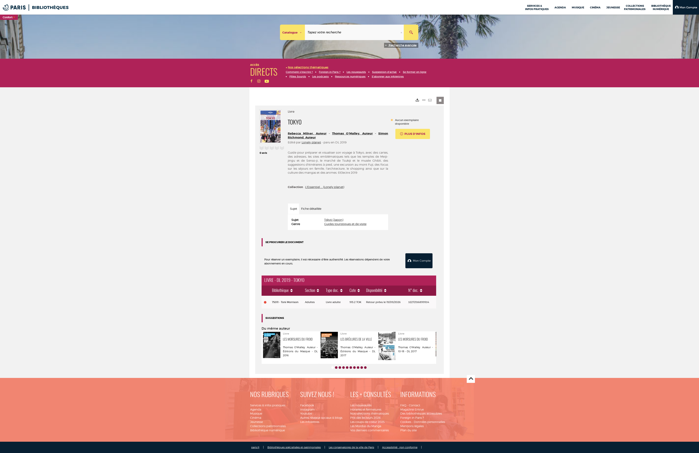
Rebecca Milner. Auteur (307, 133)
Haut (471, 379)
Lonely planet (311, 142)
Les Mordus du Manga (365, 426)
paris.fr (255, 447)
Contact (414, 405)
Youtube (306, 413)
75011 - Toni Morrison (285, 302)
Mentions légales (412, 426)
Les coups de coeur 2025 (367, 422)
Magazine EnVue (412, 409)
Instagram (307, 409)
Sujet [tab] (293, 208)
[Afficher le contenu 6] (351, 367)
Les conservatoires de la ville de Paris (351, 447)
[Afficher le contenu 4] (343, 367)
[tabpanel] (337, 222)
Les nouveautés (361, 405)
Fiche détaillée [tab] (311, 208)
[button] (686, 7)
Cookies (405, 422)
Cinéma (255, 417)
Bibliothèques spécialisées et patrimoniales (294, 447)
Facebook (307, 405)
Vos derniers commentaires (369, 430)
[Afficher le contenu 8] (358, 367)
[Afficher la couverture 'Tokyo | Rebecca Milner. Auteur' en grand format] (270, 126)
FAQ (403, 405)
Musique (256, 413)
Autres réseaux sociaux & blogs (321, 417)
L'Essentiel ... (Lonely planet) (324, 187)
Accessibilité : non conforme (399, 447)
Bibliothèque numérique (267, 430)
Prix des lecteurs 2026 (365, 417)
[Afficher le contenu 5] (347, 367)
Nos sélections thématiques (369, 413)
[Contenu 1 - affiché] (332, 367)
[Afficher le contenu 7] (354, 367)
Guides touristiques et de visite (345, 224)
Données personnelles (429, 422)
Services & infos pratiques (267, 405)
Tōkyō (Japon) (333, 220)
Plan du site (408, 430)
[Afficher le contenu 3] (340, 367)
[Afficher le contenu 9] (361, 367)
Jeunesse (256, 422)
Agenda (255, 409)
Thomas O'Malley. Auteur (352, 133)
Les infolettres (309, 422)
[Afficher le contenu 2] (336, 367)
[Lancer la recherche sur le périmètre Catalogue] (411, 32)
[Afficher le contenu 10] (365, 367)
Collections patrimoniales (268, 426)
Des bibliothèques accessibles (421, 413)
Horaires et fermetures (365, 409)
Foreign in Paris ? (412, 417)
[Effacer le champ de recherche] (402, 32)
